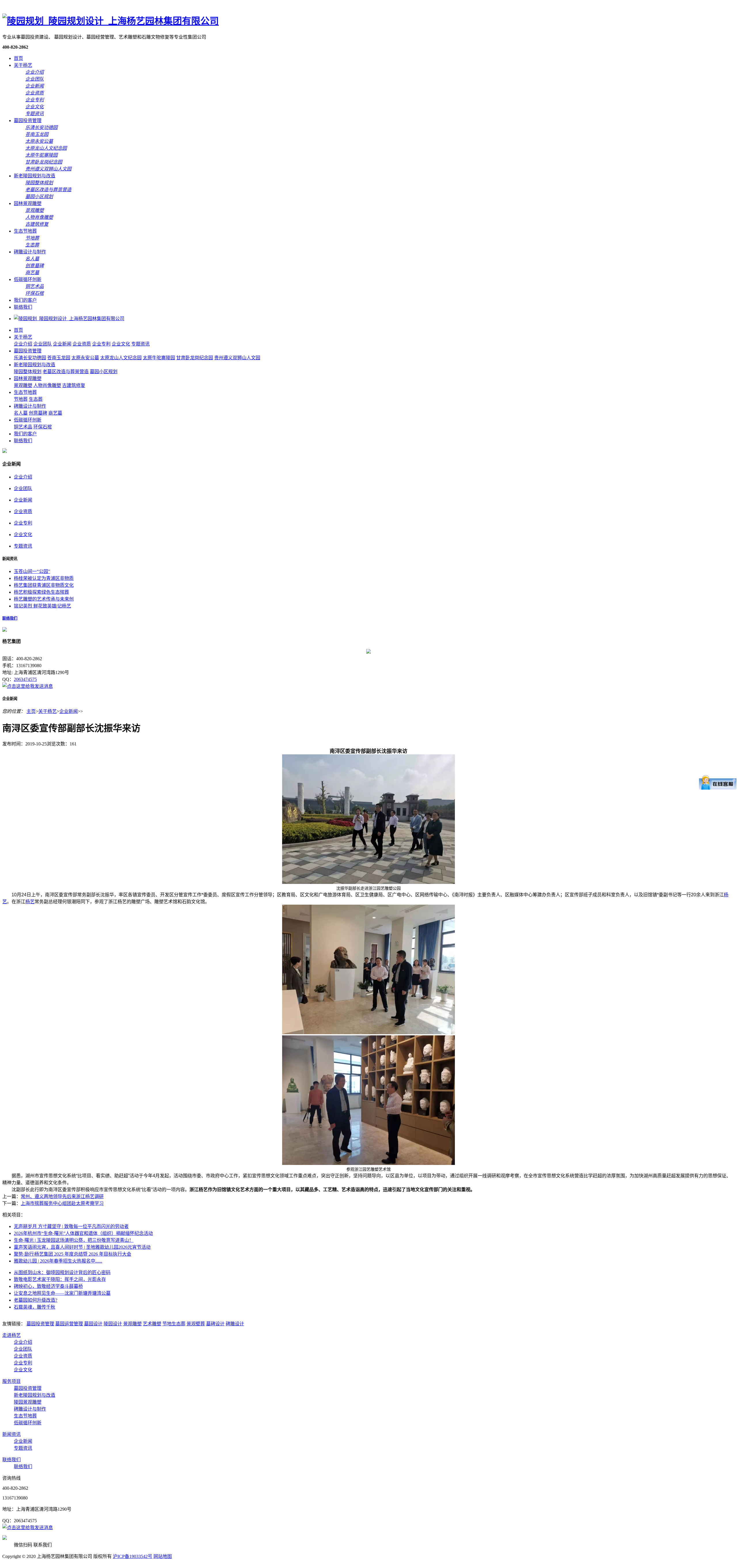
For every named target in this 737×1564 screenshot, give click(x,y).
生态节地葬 (25, 231)
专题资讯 (140, 343)
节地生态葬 (173, 1323)
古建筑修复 (73, 385)
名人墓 (21, 413)
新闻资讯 (11, 1434)
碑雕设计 (235, 1323)
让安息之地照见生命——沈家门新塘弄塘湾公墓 (62, 1293)
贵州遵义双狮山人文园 (237, 357)
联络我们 (23, 307)
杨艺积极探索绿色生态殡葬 (41, 592)
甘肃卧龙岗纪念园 (194, 357)
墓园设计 (93, 1323)
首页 (18, 58)
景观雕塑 (23, 385)
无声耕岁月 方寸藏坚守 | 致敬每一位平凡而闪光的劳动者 (71, 1226)
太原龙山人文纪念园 (121, 357)
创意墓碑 (38, 413)
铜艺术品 (23, 426)
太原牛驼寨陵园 (159, 357)
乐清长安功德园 (30, 357)
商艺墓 (55, 413)
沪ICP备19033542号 (132, 1556)
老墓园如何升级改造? (35, 1300)
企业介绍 (23, 343)
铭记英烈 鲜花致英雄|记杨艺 (42, 605)
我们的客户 (25, 300)
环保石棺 (42, 426)
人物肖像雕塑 (47, 385)
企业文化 (121, 343)
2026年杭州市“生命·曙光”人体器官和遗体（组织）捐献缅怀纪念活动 (83, 1233)
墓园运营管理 (69, 1323)
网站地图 (162, 1556)
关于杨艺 (23, 65)
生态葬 (36, 399)
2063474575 (25, 679)
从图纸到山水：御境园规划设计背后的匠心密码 (62, 1272)
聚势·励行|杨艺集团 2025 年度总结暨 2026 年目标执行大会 (72, 1254)
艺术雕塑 (152, 1323)
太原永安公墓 (85, 357)
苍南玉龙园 (58, 357)
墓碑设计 (215, 1323)
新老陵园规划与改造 (34, 175)
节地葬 (21, 399)
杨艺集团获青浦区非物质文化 (44, 585)
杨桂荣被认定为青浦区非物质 (44, 578)
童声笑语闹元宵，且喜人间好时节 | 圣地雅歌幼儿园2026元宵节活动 (82, 1247)
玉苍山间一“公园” (32, 571)
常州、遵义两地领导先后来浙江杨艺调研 (62, 1196)
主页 (31, 711)
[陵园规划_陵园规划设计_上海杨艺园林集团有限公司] (110, 21)
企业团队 (42, 343)
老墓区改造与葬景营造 (66, 371)
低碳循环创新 (27, 279)
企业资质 (82, 343)
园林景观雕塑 (27, 203)
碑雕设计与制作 (30, 251)
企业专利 (101, 343)
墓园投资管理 (27, 120)
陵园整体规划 (27, 371)
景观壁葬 (196, 1323)
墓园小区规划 (103, 371)
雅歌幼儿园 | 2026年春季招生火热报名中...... (58, 1261)
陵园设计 (113, 1323)
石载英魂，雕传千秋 (34, 1307)
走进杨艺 (11, 1335)
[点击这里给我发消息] (27, 686)
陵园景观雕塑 (27, 1402)
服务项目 (11, 1381)
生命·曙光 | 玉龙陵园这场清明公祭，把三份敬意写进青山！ (74, 1240)
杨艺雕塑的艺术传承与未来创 (44, 599)
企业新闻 (62, 343)
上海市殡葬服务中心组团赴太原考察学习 (62, 1203)
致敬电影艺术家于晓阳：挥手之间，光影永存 (60, 1279)
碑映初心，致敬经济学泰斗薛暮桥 (48, 1286)
